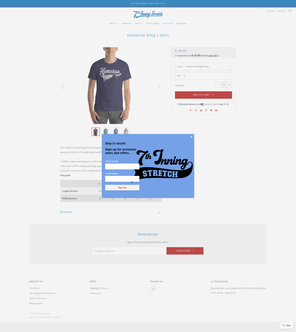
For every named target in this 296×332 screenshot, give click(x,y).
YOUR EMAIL (112, 173)
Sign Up (122, 187)
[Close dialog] (191, 136)
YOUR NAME (111, 161)
